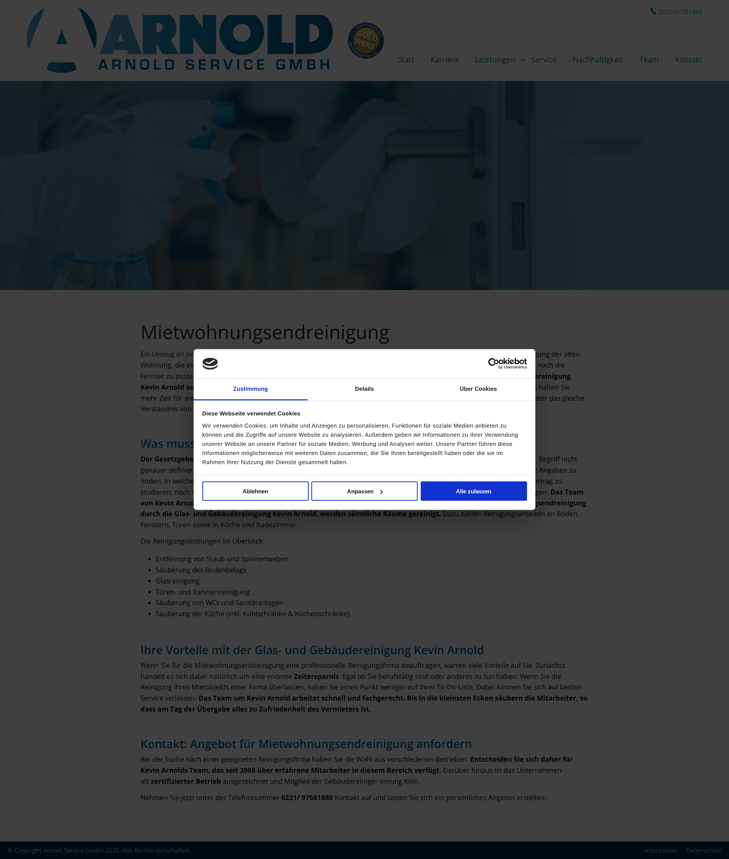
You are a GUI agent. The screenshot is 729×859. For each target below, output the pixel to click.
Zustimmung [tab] (251, 388)
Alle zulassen (473, 491)
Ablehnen (255, 491)
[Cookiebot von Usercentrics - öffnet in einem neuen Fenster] (494, 363)
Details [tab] (364, 388)
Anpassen (360, 491)
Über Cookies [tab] (478, 388)
